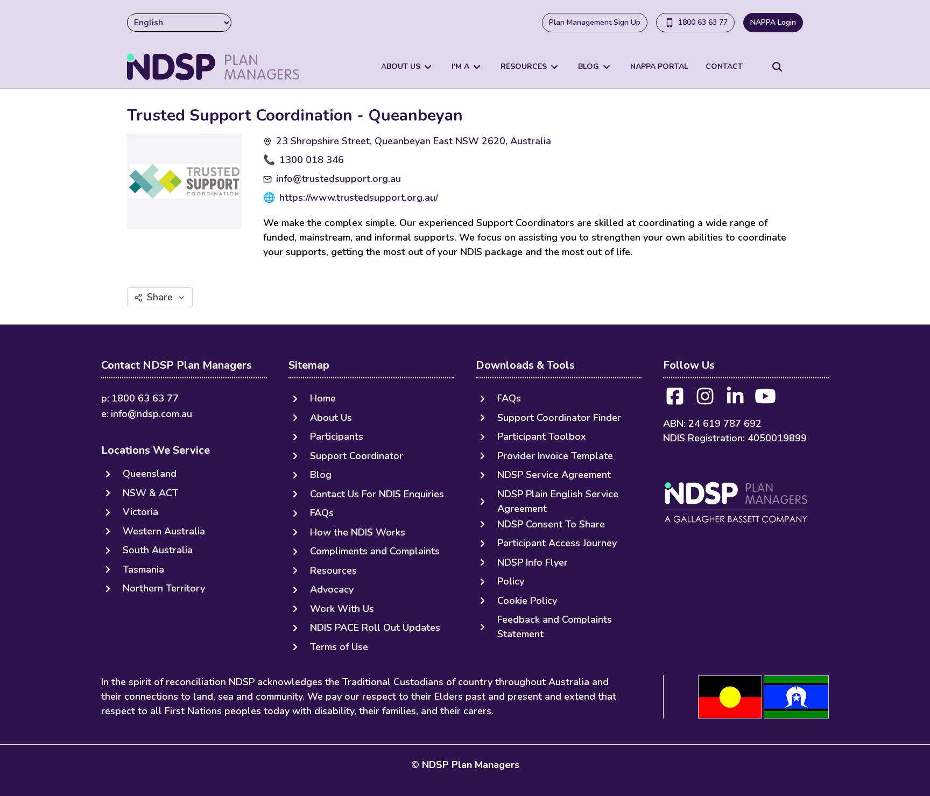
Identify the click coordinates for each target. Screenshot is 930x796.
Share (160, 297)
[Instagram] (705, 399)
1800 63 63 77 (703, 22)
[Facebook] (675, 399)
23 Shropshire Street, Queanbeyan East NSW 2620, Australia (413, 141)
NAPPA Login (773, 22)
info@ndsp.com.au (151, 413)
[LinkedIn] (735, 399)
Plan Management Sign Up (594, 22)
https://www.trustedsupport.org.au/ (358, 197)
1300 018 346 (311, 159)
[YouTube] (765, 399)
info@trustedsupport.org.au (338, 178)
